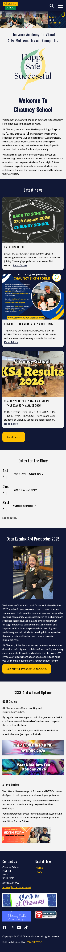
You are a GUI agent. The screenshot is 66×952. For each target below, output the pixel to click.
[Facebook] (4, 928)
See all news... (14, 436)
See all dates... (9, 517)
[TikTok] (26, 928)
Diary (38, 872)
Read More (20, 265)
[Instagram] (12, 928)
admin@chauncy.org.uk (16, 887)
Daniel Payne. (34, 942)
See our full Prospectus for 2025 (27, 668)
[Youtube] (19, 928)
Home (39, 867)
